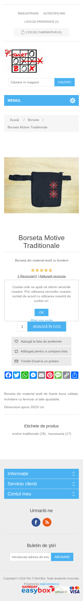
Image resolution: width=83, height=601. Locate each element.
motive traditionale (25, 433)
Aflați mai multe (41, 320)
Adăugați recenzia (52, 276)
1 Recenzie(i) (27, 276)
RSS (47, 522)
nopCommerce (49, 584)
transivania (56, 433)
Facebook (36, 522)
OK (41, 312)
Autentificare (54, 13)
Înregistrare (28, 13)
